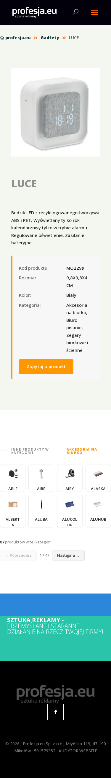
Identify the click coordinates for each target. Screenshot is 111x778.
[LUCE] (55, 112)
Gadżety (50, 37)
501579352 (44, 751)
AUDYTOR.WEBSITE (78, 751)
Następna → (68, 555)
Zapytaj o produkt (46, 366)
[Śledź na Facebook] (55, 712)
